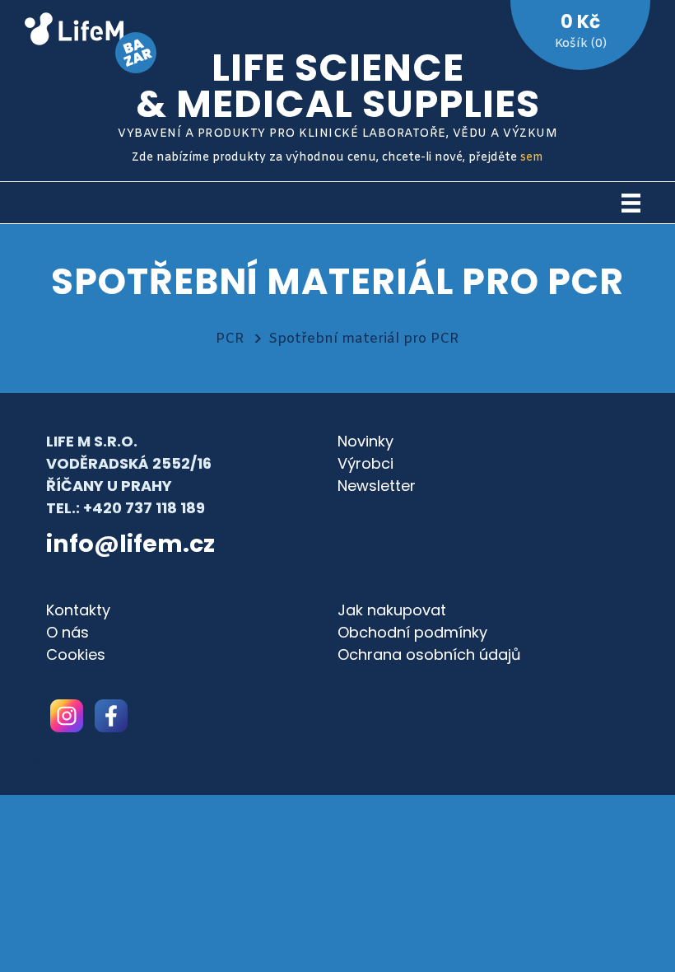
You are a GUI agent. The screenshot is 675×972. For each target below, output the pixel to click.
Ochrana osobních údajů (429, 654)
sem (531, 158)
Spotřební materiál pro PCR (363, 338)
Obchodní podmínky (412, 632)
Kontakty (78, 610)
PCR (230, 338)
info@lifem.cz (130, 543)
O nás (67, 632)
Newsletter (377, 485)
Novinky (365, 441)
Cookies (75, 654)
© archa (58, 762)
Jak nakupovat (392, 610)
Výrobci (365, 463)
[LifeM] (74, 31)
